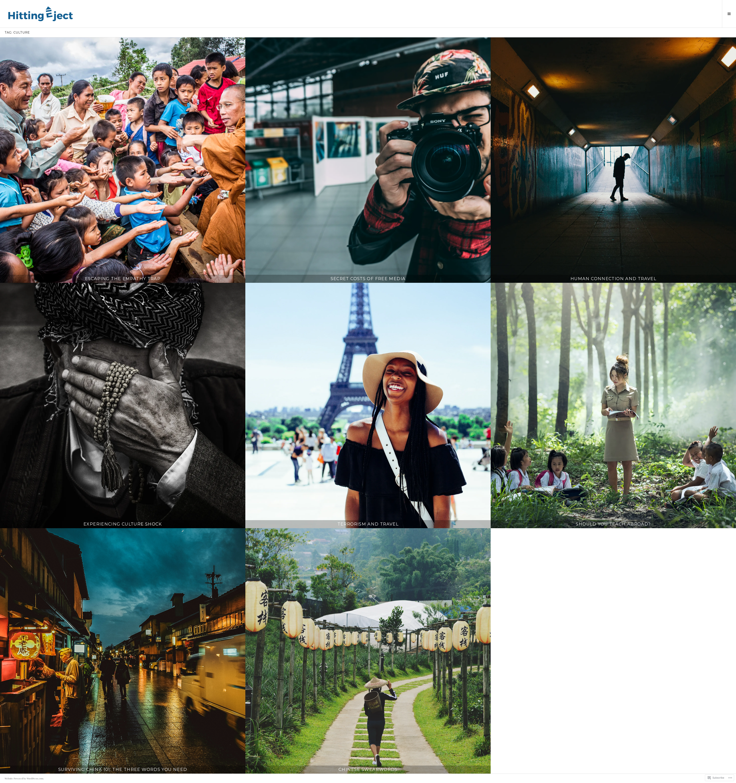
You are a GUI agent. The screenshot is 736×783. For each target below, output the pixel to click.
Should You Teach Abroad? (613, 524)
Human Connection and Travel (613, 278)
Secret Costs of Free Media (368, 278)
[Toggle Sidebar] (729, 14)
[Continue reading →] (122, 160)
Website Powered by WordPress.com (24, 778)
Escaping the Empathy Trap (122, 278)
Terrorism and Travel (368, 524)
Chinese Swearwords (368, 769)
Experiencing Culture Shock (122, 524)
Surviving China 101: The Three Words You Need (122, 769)
